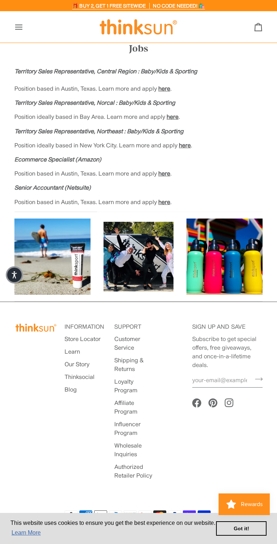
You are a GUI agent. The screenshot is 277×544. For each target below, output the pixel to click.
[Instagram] (229, 402)
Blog (71, 389)
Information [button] (85, 326)
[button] (14, 275)
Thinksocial (79, 376)
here (164, 88)
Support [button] (127, 326)
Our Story (77, 363)
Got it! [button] (241, 528)
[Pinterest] (212, 402)
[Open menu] (25, 27)
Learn (72, 351)
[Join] (257, 379)
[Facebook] (196, 402)
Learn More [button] (26, 533)
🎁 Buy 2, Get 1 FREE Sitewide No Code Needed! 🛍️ (138, 6)
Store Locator (83, 338)
